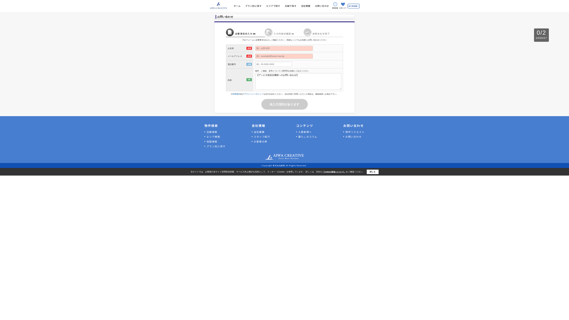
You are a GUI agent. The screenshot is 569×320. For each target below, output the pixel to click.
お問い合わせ (322, 5)
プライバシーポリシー (253, 94)
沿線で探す (291, 5)
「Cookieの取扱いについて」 (334, 172)
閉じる (372, 172)
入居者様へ (305, 131)
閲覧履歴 (335, 8)
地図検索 (212, 141)
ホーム (237, 5)
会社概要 (305, 5)
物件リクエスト (355, 131)
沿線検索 (212, 131)
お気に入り (343, 8)
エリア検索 (213, 136)
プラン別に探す (253, 5)
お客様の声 (260, 141)
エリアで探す (273, 5)
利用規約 (236, 94)
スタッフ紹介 (262, 136)
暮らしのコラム (307, 136)
